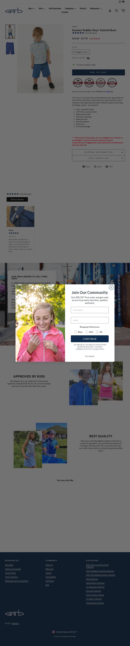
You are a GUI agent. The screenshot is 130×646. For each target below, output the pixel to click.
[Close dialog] (111, 287)
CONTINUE (90, 338)
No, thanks (89, 356)
